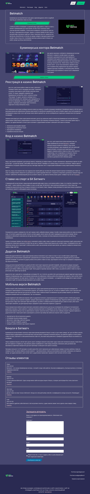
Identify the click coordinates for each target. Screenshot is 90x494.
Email (28, 442)
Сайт (27, 448)
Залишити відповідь (36, 411)
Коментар (29, 420)
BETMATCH (48, 492)
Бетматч (77, 174)
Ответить (9, 372)
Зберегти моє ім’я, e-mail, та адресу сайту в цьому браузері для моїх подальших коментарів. (45, 455)
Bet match (28, 241)
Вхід (73, 3)
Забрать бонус (44, 77)
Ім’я (27, 436)
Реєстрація (81, 3)
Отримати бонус (32, 23)
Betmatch (66, 143)
